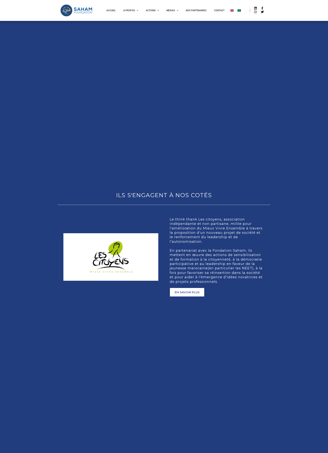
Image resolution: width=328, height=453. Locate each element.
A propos (129, 10)
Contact (219, 10)
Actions (151, 10)
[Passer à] (232, 10)
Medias (170, 10)
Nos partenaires (196, 10)
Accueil (111, 10)
